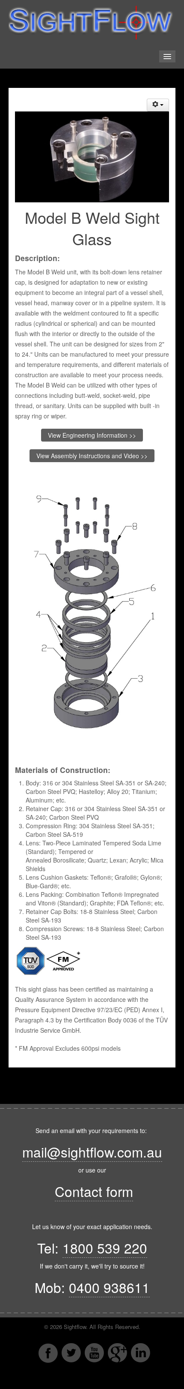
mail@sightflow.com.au (92, 1151)
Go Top (92, 1380)
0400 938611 (109, 1287)
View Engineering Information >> (92, 435)
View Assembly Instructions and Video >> (92, 455)
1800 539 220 (104, 1247)
